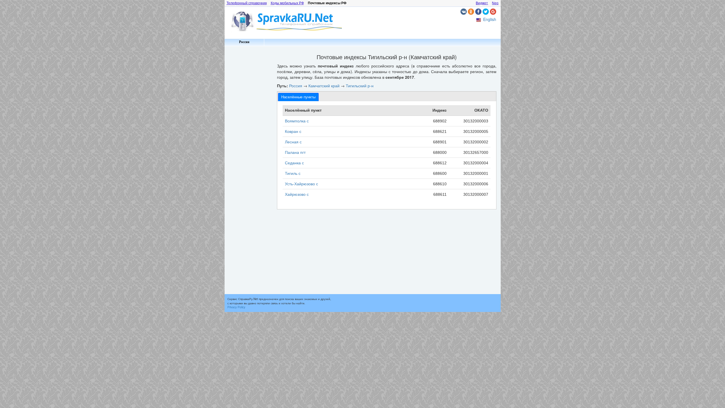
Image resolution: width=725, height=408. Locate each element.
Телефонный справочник (247, 3)
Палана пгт (295, 152)
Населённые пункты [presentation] (298, 97)
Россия (244, 42)
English (489, 19)
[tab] (298, 97)
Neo (495, 3)
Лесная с (293, 142)
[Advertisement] (249, 133)
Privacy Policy (236, 307)
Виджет (482, 3)
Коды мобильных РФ (287, 3)
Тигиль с (292, 173)
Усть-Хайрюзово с (301, 184)
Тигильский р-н (360, 85)
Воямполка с (297, 121)
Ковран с (293, 131)
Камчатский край (324, 85)
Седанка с (294, 163)
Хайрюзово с (297, 194)
